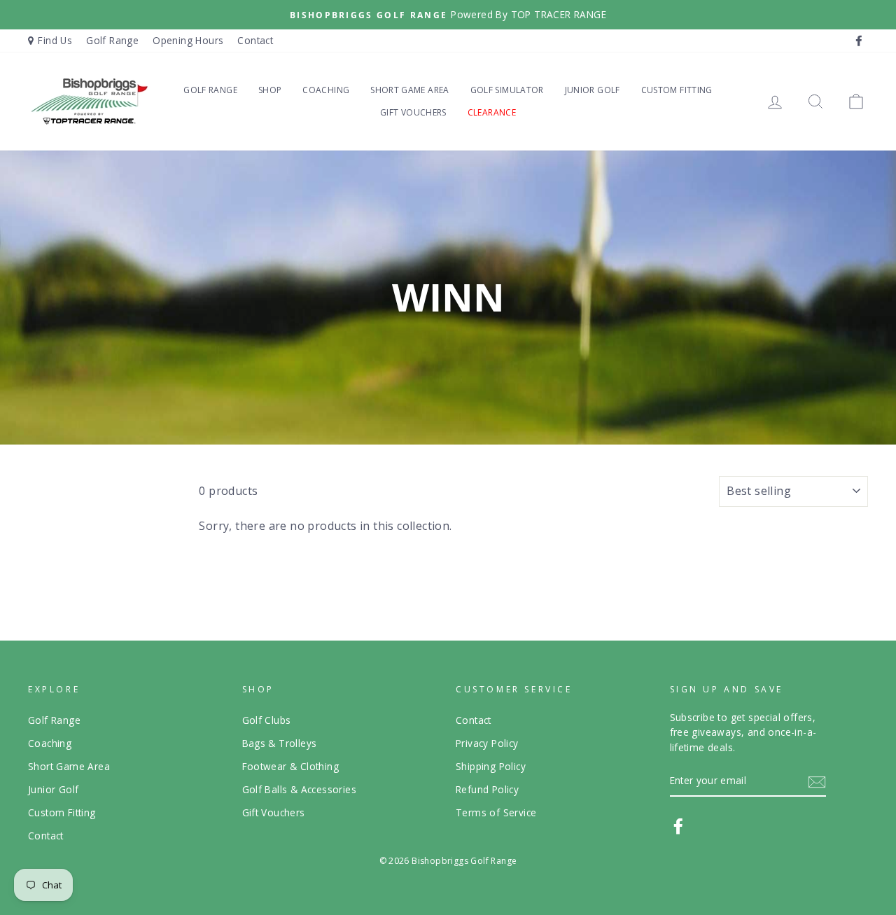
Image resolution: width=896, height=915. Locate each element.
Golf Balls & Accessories (299, 789)
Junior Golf (592, 90)
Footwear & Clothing (291, 766)
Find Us (55, 40)
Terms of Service (496, 812)
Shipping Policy (491, 766)
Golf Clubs (266, 720)
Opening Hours (188, 40)
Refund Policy (487, 789)
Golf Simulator (507, 90)
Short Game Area (409, 90)
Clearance (492, 112)
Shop (269, 90)
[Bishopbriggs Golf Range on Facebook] (678, 826)
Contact (255, 40)
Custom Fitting (677, 90)
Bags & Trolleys (279, 743)
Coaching (325, 90)
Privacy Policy (487, 743)
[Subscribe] (817, 781)
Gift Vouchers (413, 112)
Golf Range (112, 40)
